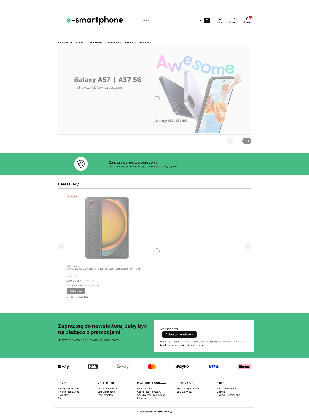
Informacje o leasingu (148, 398)
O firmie (221, 391)
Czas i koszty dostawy (149, 391)
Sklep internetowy (153, 412)
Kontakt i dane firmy (227, 388)
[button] (207, 20)
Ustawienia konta (107, 391)
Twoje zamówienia (107, 388)
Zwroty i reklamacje (68, 388)
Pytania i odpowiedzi (69, 391)
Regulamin (63, 394)
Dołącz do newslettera (179, 334)
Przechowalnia (105, 394)
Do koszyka (76, 291)
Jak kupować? (184, 391)
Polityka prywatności (188, 388)
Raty (60, 398)
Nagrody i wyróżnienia (228, 394)
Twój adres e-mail (169, 329)
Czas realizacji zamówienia (151, 394)
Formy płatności (145, 388)
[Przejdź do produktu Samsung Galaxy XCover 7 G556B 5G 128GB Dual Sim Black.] (107, 228)
